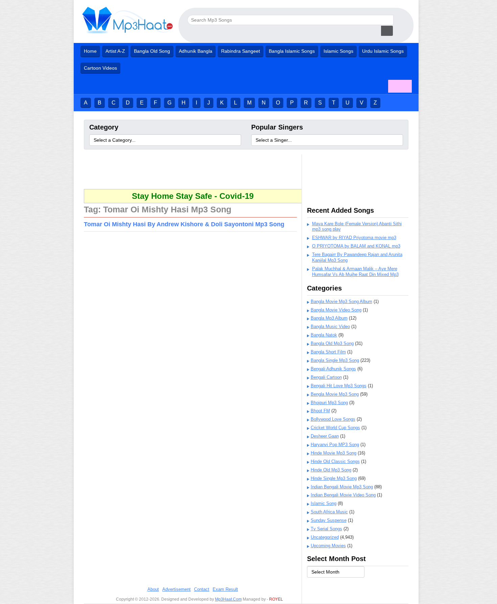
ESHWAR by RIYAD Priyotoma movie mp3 (354, 237)
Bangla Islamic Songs (292, 51)
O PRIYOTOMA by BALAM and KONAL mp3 (356, 246)
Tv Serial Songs (326, 528)
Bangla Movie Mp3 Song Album (341, 301)
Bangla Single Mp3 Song (335, 360)
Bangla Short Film (328, 351)
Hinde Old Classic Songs (335, 461)
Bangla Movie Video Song (336, 309)
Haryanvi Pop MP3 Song (335, 444)
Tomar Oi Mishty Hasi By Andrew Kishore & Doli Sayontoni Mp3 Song (184, 224)
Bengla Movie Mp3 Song (335, 394)
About (153, 589)
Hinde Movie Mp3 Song (333, 453)
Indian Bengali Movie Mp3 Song (342, 486)
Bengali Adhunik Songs (333, 368)
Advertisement (176, 589)
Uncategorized (325, 537)
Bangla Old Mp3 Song (332, 343)
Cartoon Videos (100, 68)
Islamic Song (323, 503)
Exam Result (225, 589)
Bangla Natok (324, 335)
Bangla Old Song (152, 51)
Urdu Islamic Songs (383, 51)
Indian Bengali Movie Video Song (343, 494)
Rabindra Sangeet (240, 51)
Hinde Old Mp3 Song (331, 469)
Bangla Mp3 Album (329, 318)
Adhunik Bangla (195, 51)
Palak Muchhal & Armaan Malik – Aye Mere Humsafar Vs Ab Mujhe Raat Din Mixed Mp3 (355, 271)
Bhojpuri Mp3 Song (329, 402)
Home (90, 51)
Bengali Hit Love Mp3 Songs (338, 385)
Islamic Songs (338, 51)
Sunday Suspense (329, 520)
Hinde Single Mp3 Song (334, 478)
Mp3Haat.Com (228, 599)
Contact (201, 589)
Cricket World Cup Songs (335, 427)
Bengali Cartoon (326, 377)
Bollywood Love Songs (333, 419)
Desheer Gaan (325, 436)
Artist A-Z (115, 51)
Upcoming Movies (328, 545)
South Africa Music (329, 511)
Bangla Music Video (330, 326)
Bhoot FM (320, 410)
